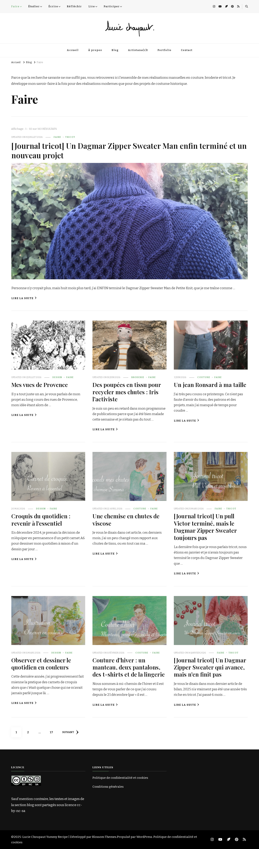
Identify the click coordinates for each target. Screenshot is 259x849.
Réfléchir (74, 6)
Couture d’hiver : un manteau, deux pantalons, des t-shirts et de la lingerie (128, 667)
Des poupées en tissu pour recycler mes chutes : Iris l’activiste (126, 392)
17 (53, 732)
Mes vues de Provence (39, 384)
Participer (112, 6)
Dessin (57, 377)
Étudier (34, 6)
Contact (186, 50)
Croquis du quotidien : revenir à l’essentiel (40, 519)
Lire (91, 6)
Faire (15, 6)
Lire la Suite (22, 298)
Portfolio (164, 50)
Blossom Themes (104, 837)
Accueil (73, 50)
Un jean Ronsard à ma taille (210, 384)
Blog (114, 50)
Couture (203, 377)
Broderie (137, 377)
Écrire (53, 6)
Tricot (70, 137)
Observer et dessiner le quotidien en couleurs (41, 663)
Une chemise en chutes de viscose (125, 519)
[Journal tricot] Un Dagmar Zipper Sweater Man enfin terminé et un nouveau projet (129, 150)
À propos (95, 50)
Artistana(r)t (138, 50)
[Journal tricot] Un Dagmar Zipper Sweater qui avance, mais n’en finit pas (210, 667)
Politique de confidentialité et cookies (120, 778)
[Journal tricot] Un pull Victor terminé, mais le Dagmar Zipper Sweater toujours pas (205, 526)
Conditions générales (108, 786)
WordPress (144, 837)
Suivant (68, 732)
